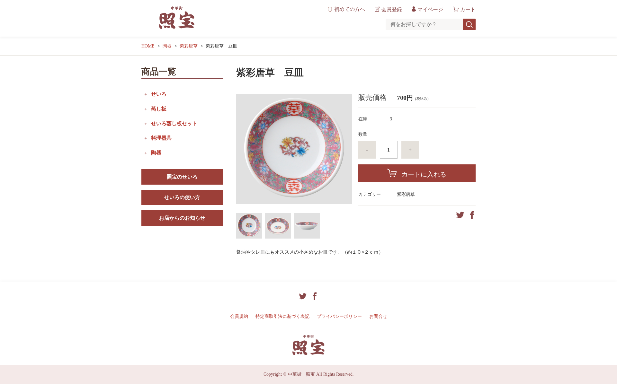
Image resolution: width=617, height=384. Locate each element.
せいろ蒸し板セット (174, 123)
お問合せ (378, 316)
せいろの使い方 (182, 197)
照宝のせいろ (182, 176)
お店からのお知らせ (182, 218)
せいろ (158, 94)
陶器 (167, 46)
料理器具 (161, 138)
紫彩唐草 (189, 46)
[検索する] (469, 24)
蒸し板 (158, 108)
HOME (148, 46)
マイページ (430, 9)
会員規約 (239, 316)
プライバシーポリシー (339, 316)
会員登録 (391, 9)
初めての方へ (349, 9)
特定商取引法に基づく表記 (282, 316)
